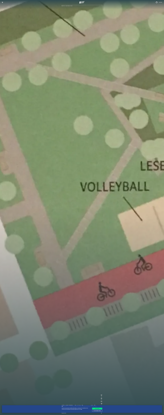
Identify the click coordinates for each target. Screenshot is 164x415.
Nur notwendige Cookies (97, 410)
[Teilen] (101, 404)
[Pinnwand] (101, 401)
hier (81, 409)
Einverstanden (97, 408)
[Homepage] (82, 2)
